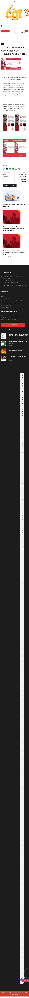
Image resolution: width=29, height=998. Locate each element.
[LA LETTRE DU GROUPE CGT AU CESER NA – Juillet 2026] (4, 360)
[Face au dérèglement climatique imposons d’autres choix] (4, 353)
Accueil (2, 298)
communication (8, 210)
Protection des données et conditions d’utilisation (13, 302)
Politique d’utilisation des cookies (9, 304)
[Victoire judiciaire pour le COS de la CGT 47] (4, 345)
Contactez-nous (5, 308)
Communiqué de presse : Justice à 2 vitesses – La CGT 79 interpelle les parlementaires (18, 337)
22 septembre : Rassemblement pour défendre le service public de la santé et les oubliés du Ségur (14, 230)
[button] (25, 31)
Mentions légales (5, 300)
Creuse (3, 45)
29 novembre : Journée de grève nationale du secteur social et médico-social (14, 254)
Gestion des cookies (6, 306)
